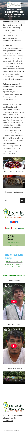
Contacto (15, 228)
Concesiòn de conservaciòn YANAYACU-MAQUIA (14, 12)
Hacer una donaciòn (14, 242)
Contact (8, 228)
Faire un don (18, 240)
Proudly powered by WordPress (11, 430)
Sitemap (6, 415)
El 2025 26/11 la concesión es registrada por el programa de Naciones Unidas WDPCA (14, 264)
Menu (22, 3)
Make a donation (14, 245)
